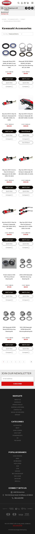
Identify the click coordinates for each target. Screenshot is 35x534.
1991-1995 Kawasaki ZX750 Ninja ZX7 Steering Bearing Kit (25, 329)
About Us (17, 399)
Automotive (17, 425)
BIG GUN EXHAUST (17, 473)
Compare (8, 86)
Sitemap (17, 414)
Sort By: (5, 34)
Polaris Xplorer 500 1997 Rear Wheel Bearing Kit (9, 277)
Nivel (17, 458)
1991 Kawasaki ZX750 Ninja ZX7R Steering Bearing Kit (9, 329)
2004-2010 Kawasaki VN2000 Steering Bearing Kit (25, 277)
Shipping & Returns (17, 407)
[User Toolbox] (22, 3)
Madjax (17, 471)
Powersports (17, 435)
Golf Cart (17, 433)
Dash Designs (17, 456)
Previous (3, 530)
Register (21, 412)
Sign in (13, 412)
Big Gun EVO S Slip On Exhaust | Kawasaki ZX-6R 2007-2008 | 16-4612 (26, 116)
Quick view (9, 82)
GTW (17, 468)
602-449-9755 (18, 498)
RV (17, 438)
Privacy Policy (18, 404)
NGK (17, 466)
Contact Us (4, 14)
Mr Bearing (17, 461)
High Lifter (17, 463)
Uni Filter (17, 478)
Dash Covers (17, 430)
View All (17, 481)
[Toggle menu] (32, 3)
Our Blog (17, 402)
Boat (17, 428)
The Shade (17, 440)
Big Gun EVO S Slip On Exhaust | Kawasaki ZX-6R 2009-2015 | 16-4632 (26, 172)
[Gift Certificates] (25, 3)
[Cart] (27, 3)
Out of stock (25, 131)
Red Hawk (17, 476)
